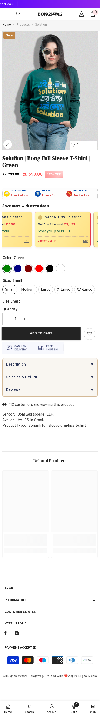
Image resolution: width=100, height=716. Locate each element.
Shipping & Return (50, 377)
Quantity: (10, 309)
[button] (84, 145)
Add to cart (42, 333)
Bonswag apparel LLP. (35, 414)
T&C (24, 241)
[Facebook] (5, 632)
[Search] (18, 14)
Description (50, 364)
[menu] (5, 14)
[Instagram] (17, 632)
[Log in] (81, 14)
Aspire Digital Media (82, 676)
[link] (25, 542)
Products (23, 25)
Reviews (50, 390)
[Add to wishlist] (89, 334)
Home (6, 25)
